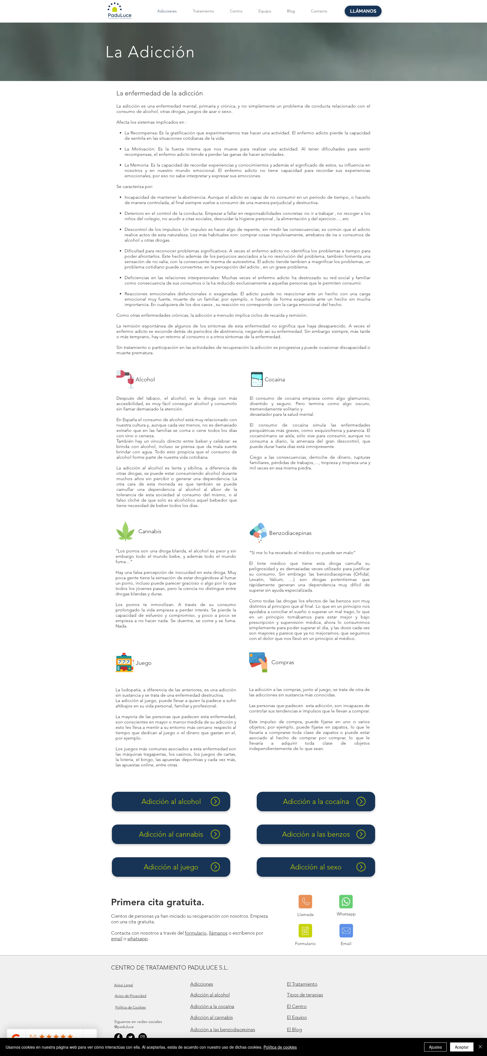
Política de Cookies (130, 1007)
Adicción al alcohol (210, 995)
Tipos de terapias (305, 995)
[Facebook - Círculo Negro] (118, 1037)
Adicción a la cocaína (212, 1006)
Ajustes (435, 1047)
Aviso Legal (123, 985)
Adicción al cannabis (211, 1017)
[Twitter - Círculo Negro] (130, 1037)
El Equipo (297, 1017)
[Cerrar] (480, 1046)
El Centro (297, 1006)
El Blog (294, 1029)
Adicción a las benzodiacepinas (222, 1029)
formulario (196, 933)
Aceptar (462, 1047)
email (116, 938)
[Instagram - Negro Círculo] (142, 1037)
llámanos (218, 933)
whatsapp (137, 938)
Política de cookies (280, 1047)
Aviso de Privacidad (130, 996)
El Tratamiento (302, 984)
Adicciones (201, 984)
